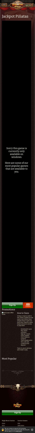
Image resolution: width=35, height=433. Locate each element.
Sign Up (28, 5)
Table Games (21, 425)
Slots (19, 423)
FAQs (3, 425)
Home (3, 423)
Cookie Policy (18, 431)
